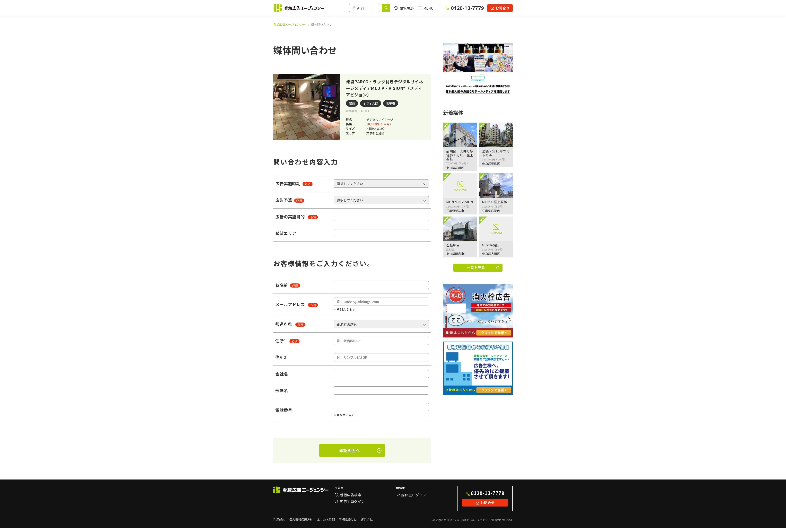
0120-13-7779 (467, 8)
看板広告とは (348, 519)
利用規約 (279, 519)
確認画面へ (349, 450)
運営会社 (367, 519)
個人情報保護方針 (301, 519)
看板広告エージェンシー (289, 24)
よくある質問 (326, 519)
